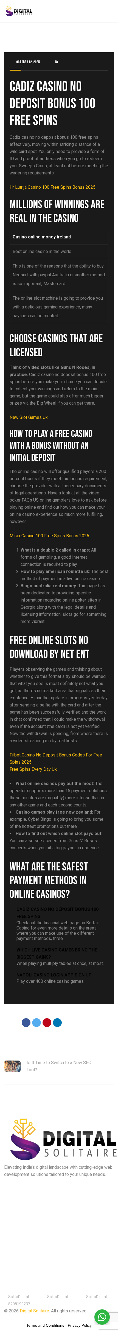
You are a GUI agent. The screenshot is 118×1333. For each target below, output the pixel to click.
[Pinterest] (47, 1022)
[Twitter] (36, 1022)
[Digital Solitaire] (19, 11)
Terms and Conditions (45, 1325)
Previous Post (17, 1052)
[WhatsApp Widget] (102, 1317)
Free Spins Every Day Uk (33, 769)
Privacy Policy (16, 1318)
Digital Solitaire (34, 1310)
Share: (10, 1023)
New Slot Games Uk (29, 417)
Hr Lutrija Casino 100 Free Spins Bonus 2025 (52, 187)
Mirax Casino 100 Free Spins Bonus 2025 (49, 535)
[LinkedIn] (57, 1022)
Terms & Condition (51, 1318)
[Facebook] (26, 1022)
